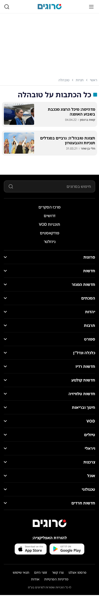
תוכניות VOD (49, 224)
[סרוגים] (49, 523)
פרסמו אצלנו (77, 572)
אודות (35, 579)
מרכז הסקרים (49, 207)
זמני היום (40, 572)
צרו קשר (58, 572)
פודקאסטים (49, 233)
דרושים (50, 215)
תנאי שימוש (21, 572)
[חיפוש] (7, 7)
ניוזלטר (50, 241)
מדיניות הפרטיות (56, 579)
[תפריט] (91, 7)
